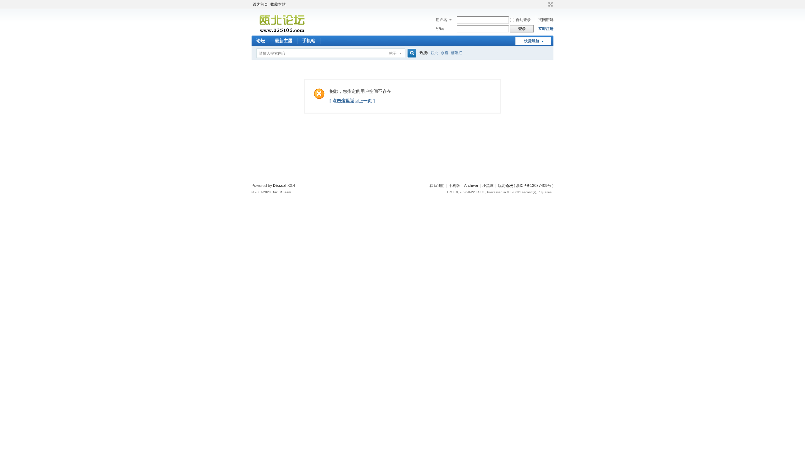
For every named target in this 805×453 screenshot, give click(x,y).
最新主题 (283, 40)
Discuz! (279, 185)
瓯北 (434, 53)
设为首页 (260, 4)
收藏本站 (278, 4)
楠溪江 (456, 53)
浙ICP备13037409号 (533, 185)
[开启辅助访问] (544, 4)
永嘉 (444, 53)
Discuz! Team (281, 192)
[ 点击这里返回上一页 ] (352, 100)
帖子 (393, 53)
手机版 (454, 185)
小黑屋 (488, 185)
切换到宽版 (549, 4)
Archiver (471, 185)
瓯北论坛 (505, 185)
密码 (440, 28)
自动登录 (523, 20)
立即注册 (545, 28)
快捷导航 (531, 41)
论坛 (260, 40)
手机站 (308, 40)
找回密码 (545, 20)
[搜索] (411, 53)
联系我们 (437, 185)
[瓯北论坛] (282, 32)
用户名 (441, 20)
